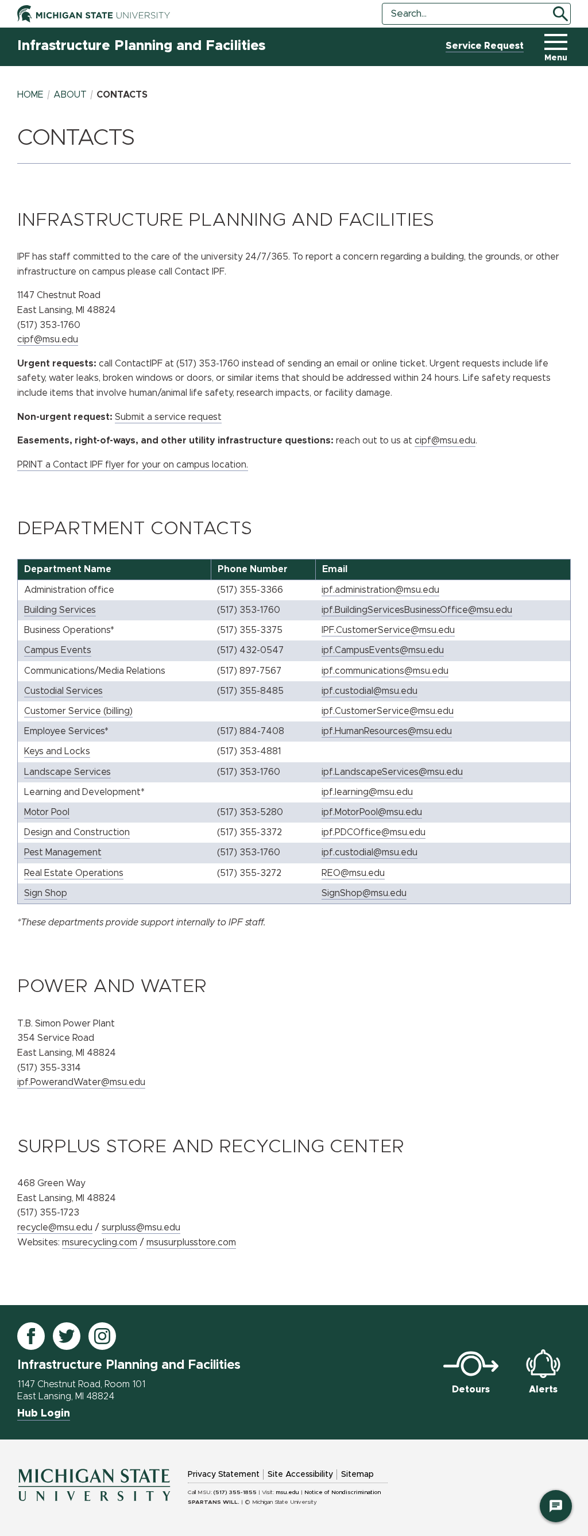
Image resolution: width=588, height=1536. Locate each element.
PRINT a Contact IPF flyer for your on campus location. (132, 464)
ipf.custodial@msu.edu (369, 691)
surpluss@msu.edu (141, 1227)
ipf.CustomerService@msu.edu (388, 711)
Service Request (485, 46)
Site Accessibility (300, 1475)
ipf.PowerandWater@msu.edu (81, 1082)
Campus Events (57, 650)
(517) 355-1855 (235, 1492)
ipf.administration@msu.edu (380, 590)
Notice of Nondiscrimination (342, 1492)
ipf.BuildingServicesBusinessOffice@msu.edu (417, 610)
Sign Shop (45, 893)
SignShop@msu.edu (364, 893)
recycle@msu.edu (54, 1227)
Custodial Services (63, 691)
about (70, 94)
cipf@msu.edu (445, 440)
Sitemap (357, 1475)
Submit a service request (168, 417)
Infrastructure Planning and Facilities (141, 46)
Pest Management (63, 852)
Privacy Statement (224, 1475)
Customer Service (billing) (78, 711)
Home (30, 94)
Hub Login (43, 1413)
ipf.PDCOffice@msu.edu (373, 832)
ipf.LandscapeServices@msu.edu (392, 772)
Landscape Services (67, 772)
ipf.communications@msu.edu (385, 671)
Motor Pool (46, 812)
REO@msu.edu (353, 873)
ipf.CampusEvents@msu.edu (383, 650)
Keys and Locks (57, 751)
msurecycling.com (99, 1242)
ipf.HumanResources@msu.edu (387, 731)
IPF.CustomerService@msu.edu (388, 630)
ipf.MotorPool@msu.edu (372, 812)
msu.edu (287, 1492)
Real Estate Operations (73, 873)
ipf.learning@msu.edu (367, 792)
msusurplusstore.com (191, 1242)
